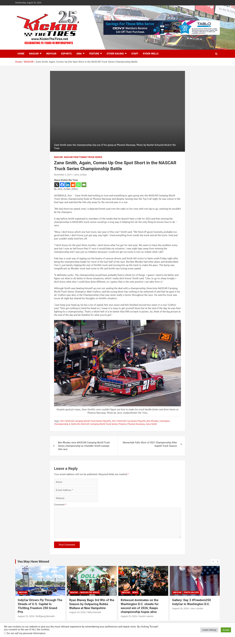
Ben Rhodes (152, 421)
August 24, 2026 (77, 612)
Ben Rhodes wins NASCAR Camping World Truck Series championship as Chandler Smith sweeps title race (84, 446)
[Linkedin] (67, 184)
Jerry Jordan (80, 174)
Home (21, 53)
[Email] (84, 184)
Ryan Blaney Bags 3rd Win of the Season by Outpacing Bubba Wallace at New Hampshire (91, 604)
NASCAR (34, 53)
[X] (56, 184)
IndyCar (51, 53)
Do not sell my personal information (26, 633)
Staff (134, 53)
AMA (79, 53)
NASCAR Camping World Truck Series (99, 424)
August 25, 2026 (26, 616)
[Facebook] (62, 184)
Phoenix (122, 424)
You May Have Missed (33, 561)
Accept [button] (226, 630)
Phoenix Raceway (136, 424)
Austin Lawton (146, 616)
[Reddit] (73, 184)
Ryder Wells (150, 53)
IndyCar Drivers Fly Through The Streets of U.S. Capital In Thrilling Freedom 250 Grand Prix (40, 606)
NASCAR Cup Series (89, 592)
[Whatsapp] (78, 184)
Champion (164, 421)
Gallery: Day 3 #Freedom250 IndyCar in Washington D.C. (191, 602)
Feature (94, 53)
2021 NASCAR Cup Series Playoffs (129, 421)
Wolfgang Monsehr (45, 616)
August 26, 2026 (180, 608)
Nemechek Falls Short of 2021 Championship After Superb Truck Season (150, 444)
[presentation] (213, 561)
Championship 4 (62, 424)
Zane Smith (151, 424)
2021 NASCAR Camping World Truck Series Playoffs (85, 421)
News (135, 592)
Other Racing (115, 53)
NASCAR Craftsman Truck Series (83, 157)
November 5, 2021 (63, 174)
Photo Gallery (191, 592)
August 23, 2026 (129, 616)
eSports (66, 53)
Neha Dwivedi (94, 612)
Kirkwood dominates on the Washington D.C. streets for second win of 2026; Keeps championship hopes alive (140, 606)
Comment (60, 504)
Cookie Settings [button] (209, 630)
